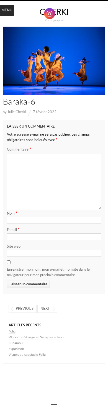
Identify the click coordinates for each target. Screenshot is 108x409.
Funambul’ (16, 343)
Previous (25, 309)
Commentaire (19, 149)
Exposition (16, 348)
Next (45, 309)
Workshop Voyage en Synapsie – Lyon (36, 337)
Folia (12, 331)
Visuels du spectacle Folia (27, 354)
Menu (6, 10)
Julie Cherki (16, 112)
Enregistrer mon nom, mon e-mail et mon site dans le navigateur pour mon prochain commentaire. (48, 272)
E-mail (13, 229)
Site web (13, 246)
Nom (12, 213)
